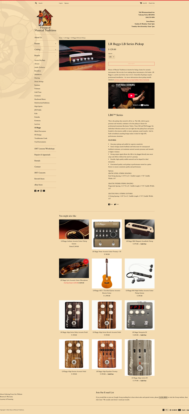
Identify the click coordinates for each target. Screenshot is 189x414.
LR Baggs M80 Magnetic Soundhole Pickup (139, 241)
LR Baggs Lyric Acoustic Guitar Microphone (74, 280)
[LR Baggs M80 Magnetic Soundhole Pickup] (140, 229)
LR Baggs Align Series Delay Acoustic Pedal (74, 332)
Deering (37, 78)
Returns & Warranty (6, 397)
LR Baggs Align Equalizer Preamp (106, 371)
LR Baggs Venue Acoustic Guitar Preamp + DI (106, 252)
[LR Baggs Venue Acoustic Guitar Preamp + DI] (107, 234)
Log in (61, 3)
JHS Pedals (37, 110)
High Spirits (38, 106)
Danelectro (38, 74)
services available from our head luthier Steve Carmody (131, 80)
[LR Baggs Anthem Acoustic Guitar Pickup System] (74, 229)
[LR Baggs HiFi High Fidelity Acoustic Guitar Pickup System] (140, 273)
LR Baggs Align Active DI (140, 378)
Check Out (152, 3)
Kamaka (37, 117)
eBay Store (38, 184)
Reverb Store (39, 178)
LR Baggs (37, 128)
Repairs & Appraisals (42, 154)
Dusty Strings (38, 81)
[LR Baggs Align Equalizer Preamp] (107, 354)
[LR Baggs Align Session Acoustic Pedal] (74, 354)
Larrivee (37, 124)
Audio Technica (39, 67)
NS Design (37, 135)
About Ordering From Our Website (11, 394)
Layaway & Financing (6, 399)
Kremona (37, 120)
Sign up (66, 3)
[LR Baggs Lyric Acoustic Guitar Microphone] (74, 268)
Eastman (37, 85)
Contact (37, 166)
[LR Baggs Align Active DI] (140, 357)
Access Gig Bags (39, 60)
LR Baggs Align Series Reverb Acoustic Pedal (107, 332)
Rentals (37, 160)
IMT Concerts (39, 172)
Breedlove (37, 71)
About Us (38, 37)
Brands (45, 55)
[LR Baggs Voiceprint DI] (140, 315)
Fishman (37, 89)
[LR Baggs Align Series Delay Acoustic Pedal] (74, 315)
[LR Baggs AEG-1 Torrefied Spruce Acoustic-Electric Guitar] (107, 273)
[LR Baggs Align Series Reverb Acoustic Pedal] (107, 315)
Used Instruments (40, 142)
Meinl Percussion (40, 131)
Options (110, 53)
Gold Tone (37, 92)
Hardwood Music (40, 99)
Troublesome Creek (40, 138)
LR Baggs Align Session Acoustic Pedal (74, 371)
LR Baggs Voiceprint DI (139, 332)
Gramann (37, 96)
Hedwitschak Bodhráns (42, 103)
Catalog (45, 49)
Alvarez (36, 64)
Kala (35, 113)
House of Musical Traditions (17, 410)
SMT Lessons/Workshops (44, 148)
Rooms (45, 43)
